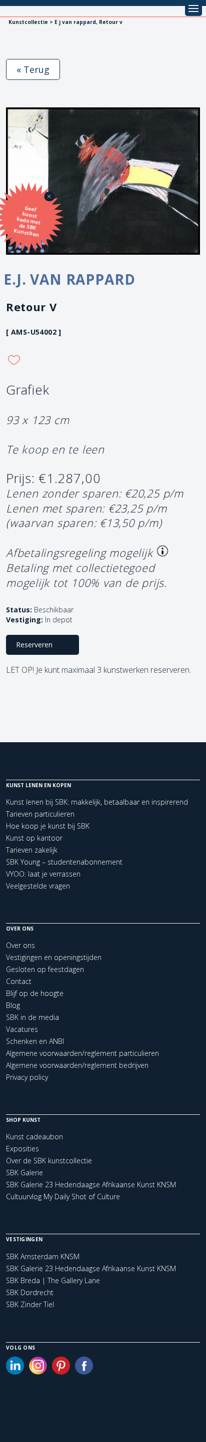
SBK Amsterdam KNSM (43, 1256)
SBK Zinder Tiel (30, 1304)
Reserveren (34, 644)
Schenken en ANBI (35, 1041)
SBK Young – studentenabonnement (64, 862)
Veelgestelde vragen (38, 886)
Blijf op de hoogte (35, 993)
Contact (19, 981)
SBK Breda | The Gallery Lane (53, 1280)
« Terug (33, 69)
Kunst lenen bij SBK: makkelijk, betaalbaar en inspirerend (97, 802)
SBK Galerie (24, 1172)
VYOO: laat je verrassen (43, 874)
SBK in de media (32, 1017)
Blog (13, 1005)
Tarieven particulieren (40, 814)
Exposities (22, 1148)
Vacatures (22, 1029)
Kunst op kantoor (34, 838)
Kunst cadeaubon (34, 1136)
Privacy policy (27, 1077)
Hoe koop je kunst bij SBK (48, 826)
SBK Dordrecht (30, 1292)
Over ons (20, 945)
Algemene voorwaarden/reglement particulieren (82, 1053)
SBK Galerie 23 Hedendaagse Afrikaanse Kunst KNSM (91, 1184)
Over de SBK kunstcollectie (49, 1160)
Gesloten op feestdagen (45, 969)
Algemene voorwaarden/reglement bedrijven (77, 1065)
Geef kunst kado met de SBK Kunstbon (28, 221)
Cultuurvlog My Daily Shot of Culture (63, 1196)
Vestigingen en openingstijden (54, 957)
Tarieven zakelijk (32, 850)
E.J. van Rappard (69, 279)
